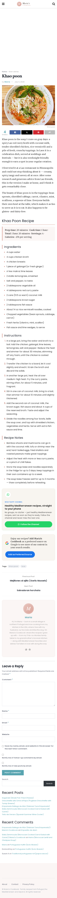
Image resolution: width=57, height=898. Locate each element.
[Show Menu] (3, 4)
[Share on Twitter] (26, 132)
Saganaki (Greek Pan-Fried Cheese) (18, 798)
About (4, 884)
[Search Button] (53, 4)
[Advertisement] (28, 37)
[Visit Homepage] (28, 4)
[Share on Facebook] (15, 132)
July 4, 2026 (20, 82)
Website (5, 734)
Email (5, 722)
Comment (7, 679)
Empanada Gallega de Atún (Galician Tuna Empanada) (26, 806)
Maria (7, 82)
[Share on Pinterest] (38, 132)
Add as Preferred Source (20, 554)
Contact (14, 884)
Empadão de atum (29, 830)
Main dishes (14, 71)
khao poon (13, 566)
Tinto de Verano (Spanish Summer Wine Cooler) (23, 814)
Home (4, 71)
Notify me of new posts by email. (17, 766)
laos (23, 566)
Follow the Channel (30, 524)
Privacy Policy (28, 884)
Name (5, 711)
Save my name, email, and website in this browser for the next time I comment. (29, 747)
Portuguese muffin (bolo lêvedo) (24, 844)
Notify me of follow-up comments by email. (22, 757)
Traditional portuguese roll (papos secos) (30, 853)
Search (5, 779)
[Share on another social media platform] (49, 132)
